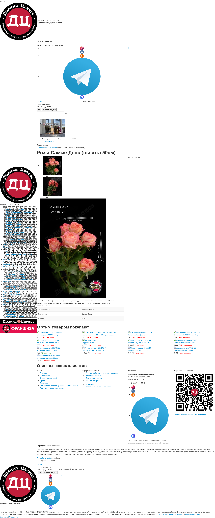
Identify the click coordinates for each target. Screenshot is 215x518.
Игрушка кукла (88, 342)
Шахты (39, 101)
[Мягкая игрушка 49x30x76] (185, 339)
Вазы (5, 296)
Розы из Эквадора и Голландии (19, 212)
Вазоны (9, 309)
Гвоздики (6, 246)
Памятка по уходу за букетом (52, 388)
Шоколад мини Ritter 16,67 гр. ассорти (98, 334)
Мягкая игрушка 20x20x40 (93, 350)
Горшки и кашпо (12, 311)
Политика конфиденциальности (98, 386)
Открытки (7, 281)
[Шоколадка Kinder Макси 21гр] (187, 332)
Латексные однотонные (16, 274)
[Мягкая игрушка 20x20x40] (94, 347)
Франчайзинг (91, 384)
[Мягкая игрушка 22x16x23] (48, 347)
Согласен (4, 517)
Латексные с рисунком (15, 271)
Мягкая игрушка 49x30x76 (184, 342)
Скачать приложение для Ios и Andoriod (190, 414)
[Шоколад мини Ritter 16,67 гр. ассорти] (99, 332)
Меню (2, 1)
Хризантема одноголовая (16, 241)
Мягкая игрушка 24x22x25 (138, 350)
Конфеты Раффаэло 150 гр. (48, 342)
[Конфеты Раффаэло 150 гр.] (49, 339)
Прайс (42, 380)
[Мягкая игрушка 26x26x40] (139, 339)
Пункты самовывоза (94, 378)
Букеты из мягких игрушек (16, 289)
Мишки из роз (8, 264)
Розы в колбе (11, 251)
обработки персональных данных (169, 514)
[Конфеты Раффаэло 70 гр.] (140, 332)
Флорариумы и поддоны (16, 316)
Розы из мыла (8, 299)
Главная (40, 147)
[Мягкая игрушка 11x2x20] (185, 347)
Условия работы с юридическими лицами (102, 373)
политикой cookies (192, 514)
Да (39, 109)
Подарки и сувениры (11, 294)
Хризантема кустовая (15, 239)
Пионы (6, 259)
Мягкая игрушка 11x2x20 (184, 350)
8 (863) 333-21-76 (47, 141)
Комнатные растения (12, 304)
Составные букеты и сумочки (15, 301)
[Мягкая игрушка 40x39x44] (48, 355)
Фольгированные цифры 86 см (19, 276)
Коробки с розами (13, 224)
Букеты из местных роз (15, 209)
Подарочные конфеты (12, 291)
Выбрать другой (49, 109)
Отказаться (13, 517)
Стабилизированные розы (14, 266)
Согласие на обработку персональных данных (59, 385)
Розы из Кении (12, 214)
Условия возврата (93, 380)
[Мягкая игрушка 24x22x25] (139, 347)
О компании (45, 375)
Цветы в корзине (13, 234)
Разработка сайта (44, 458)
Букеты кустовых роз (14, 219)
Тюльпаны (7, 244)
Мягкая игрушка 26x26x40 (138, 342)
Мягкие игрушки (12, 286)
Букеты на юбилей (13, 222)
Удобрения (10, 314)
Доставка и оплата (93, 375)
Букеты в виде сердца (15, 232)
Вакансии (44, 383)
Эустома (6, 261)
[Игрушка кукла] (89, 339)
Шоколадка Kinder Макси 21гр (186, 334)
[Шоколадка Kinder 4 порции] (49, 332)
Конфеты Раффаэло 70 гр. (139, 334)
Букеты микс (11, 217)
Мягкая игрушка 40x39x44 (47, 358)
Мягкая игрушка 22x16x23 (47, 350)
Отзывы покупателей (48, 378)
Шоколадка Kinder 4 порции (48, 334)
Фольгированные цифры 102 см (19, 279)
